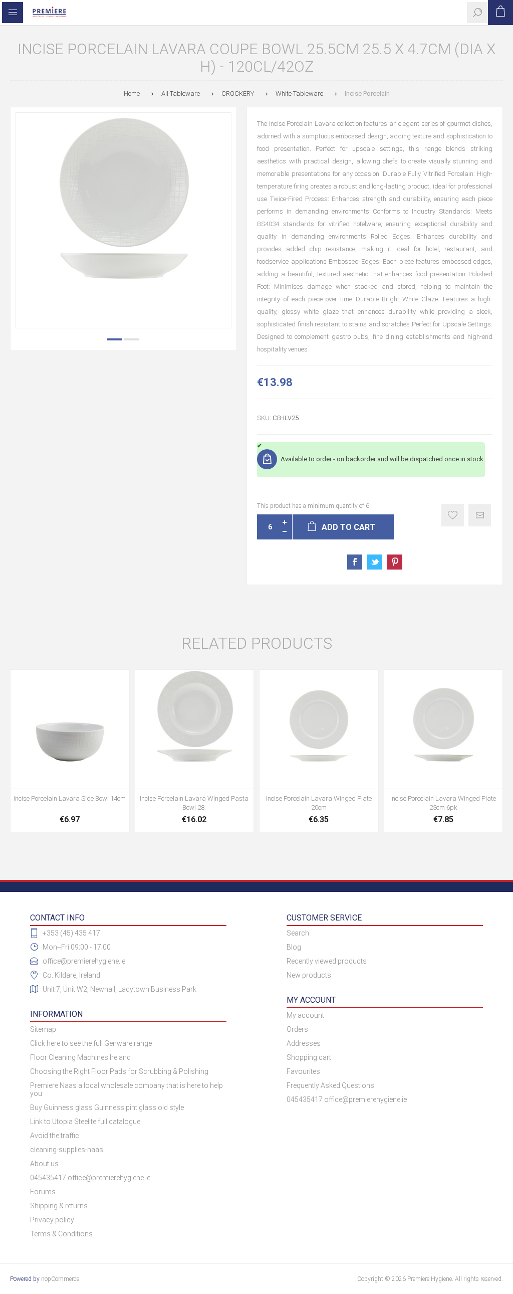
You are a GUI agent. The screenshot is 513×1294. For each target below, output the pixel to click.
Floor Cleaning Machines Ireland (80, 1057)
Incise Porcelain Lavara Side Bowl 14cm (70, 798)
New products (309, 975)
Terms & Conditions (61, 1234)
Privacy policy (52, 1220)
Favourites (303, 1071)
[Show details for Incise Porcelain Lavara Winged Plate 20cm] (319, 729)
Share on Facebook (354, 562)
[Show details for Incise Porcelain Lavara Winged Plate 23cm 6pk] (443, 729)
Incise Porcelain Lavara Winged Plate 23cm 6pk (443, 803)
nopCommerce (60, 1278)
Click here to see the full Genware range (91, 1043)
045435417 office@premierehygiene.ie (90, 1178)
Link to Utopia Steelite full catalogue (85, 1122)
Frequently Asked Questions (330, 1085)
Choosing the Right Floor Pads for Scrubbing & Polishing (119, 1071)
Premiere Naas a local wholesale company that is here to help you (126, 1089)
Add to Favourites (452, 515)
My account (305, 1015)
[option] (123, 220)
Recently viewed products (327, 961)
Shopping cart (309, 1057)
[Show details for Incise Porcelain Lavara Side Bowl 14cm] (70, 729)
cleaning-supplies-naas (66, 1150)
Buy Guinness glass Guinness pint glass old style (107, 1107)
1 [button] (114, 339)
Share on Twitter (374, 562)
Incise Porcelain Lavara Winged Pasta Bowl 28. (194, 803)
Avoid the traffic (54, 1136)
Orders (297, 1029)
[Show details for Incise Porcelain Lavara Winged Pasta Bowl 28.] (194, 729)
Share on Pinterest (394, 562)
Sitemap (43, 1029)
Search (298, 933)
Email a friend (479, 515)
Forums (43, 1192)
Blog (294, 947)
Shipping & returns (59, 1206)
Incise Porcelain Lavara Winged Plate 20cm (319, 803)
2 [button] (131, 339)
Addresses (304, 1043)
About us (44, 1164)
